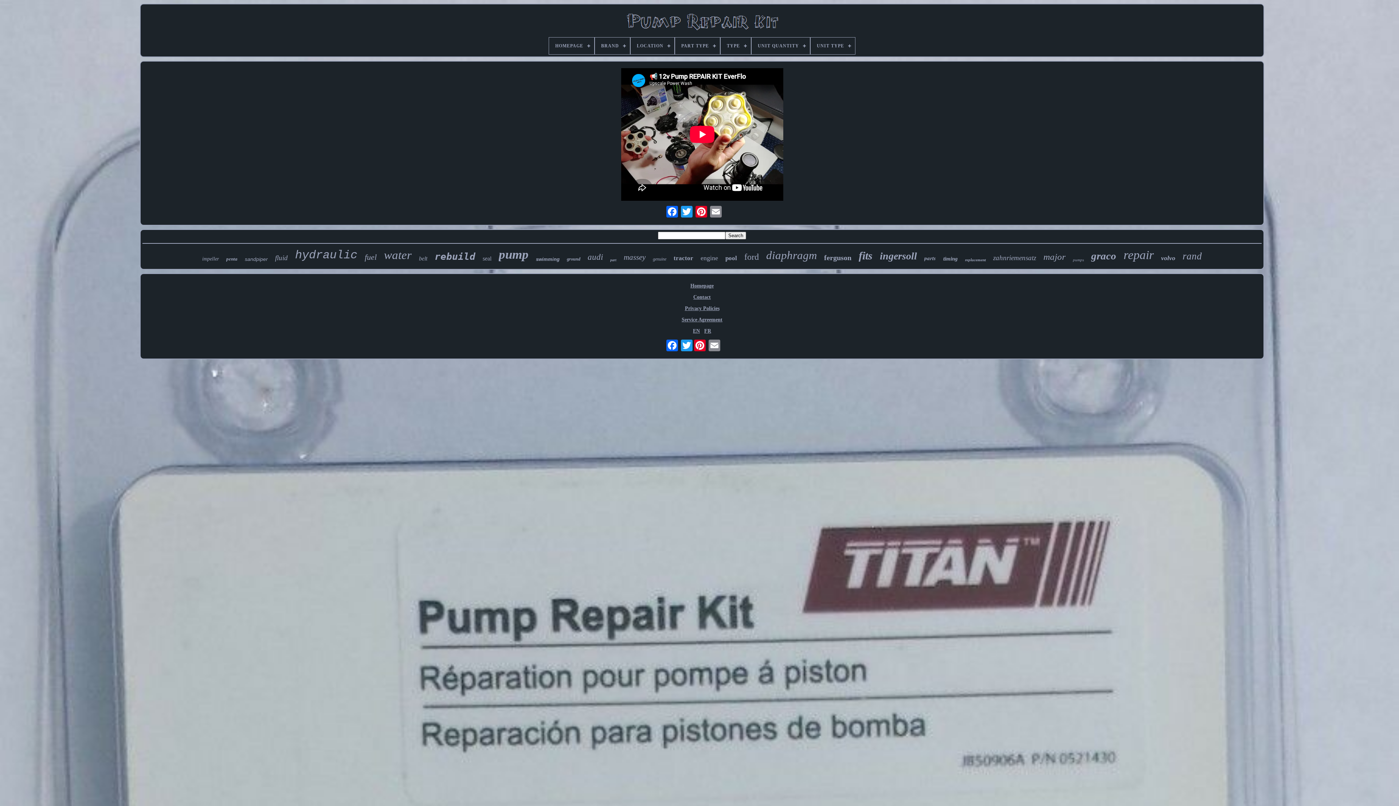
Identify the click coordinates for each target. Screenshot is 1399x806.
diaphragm (791, 255)
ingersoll (898, 256)
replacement (975, 260)
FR (707, 331)
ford (751, 257)
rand (1192, 256)
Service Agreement (702, 319)
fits (866, 256)
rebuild (455, 256)
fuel (371, 257)
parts (930, 258)
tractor (683, 258)
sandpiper (256, 259)
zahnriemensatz (1014, 258)
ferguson (837, 258)
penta (232, 259)
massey (635, 257)
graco (1103, 256)
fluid (281, 258)
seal (487, 258)
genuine (659, 259)
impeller (210, 259)
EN (696, 331)
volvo (1168, 258)
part (613, 260)
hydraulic (326, 255)
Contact (702, 297)
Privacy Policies (702, 308)
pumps (1078, 260)
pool (731, 258)
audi (595, 257)
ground (573, 259)
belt (423, 258)
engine (709, 258)
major (1054, 257)
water (398, 255)
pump (514, 254)
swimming (548, 259)
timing (950, 259)
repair (1139, 255)
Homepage (702, 286)
